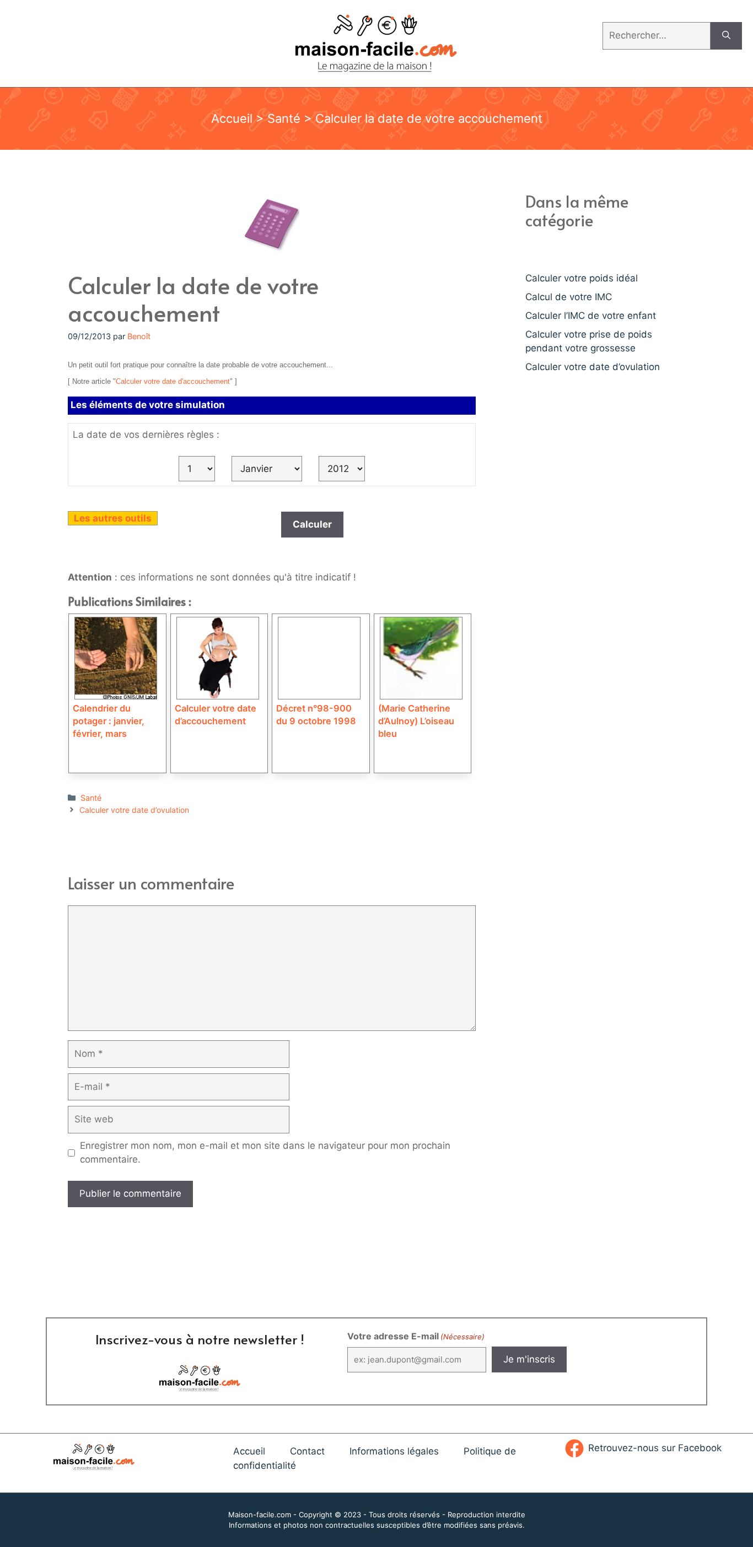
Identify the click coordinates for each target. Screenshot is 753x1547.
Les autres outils (113, 518)
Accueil (231, 118)
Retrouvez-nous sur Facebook (655, 1447)
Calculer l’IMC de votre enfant (590, 315)
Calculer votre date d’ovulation (134, 810)
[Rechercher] (726, 36)
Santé (283, 118)
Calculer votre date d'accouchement (173, 381)
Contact (307, 1451)
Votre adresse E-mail (416, 1336)
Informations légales (394, 1451)
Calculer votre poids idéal (581, 278)
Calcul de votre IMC (568, 296)
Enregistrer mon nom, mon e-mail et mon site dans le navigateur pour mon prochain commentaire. (265, 1152)
